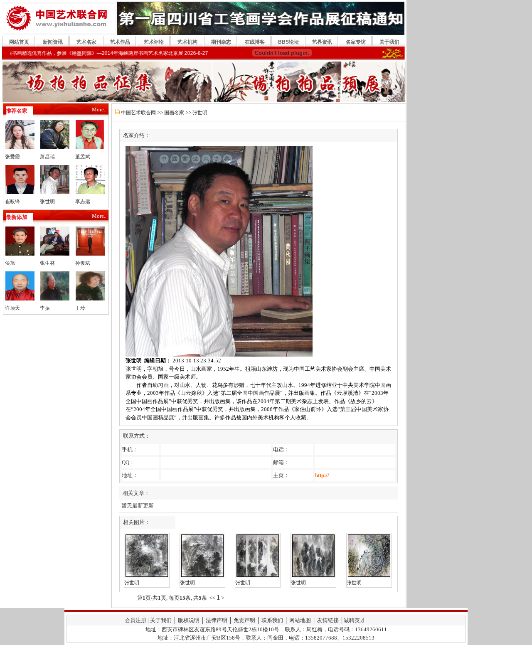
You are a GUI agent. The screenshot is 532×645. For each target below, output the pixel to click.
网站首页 (19, 42)
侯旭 (10, 263)
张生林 (47, 263)
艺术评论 (154, 42)
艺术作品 (120, 42)
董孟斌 (82, 157)
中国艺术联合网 (138, 113)
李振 (45, 308)
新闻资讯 (53, 42)
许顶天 (12, 308)
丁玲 (80, 308)
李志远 (82, 201)
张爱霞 (12, 157)
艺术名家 (86, 42)
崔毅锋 (12, 201)
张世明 (47, 201)
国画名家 (174, 113)
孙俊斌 (82, 263)
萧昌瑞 (47, 157)
